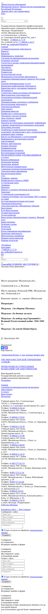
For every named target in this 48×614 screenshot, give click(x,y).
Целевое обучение (9, 146)
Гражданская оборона (10, 107)
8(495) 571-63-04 (17, 482)
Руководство (6, 72)
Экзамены (5, 185)
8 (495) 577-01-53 (17, 463)
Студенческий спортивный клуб (15, 194)
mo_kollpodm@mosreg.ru (17, 44)
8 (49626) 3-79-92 (17, 417)
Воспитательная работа (11, 173)
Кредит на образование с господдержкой (19, 137)
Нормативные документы (12, 150)
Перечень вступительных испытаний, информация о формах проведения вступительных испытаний (23, 124)
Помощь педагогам (9, 240)
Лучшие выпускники (10, 213)
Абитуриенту (7, 109)
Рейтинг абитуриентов (11, 143)
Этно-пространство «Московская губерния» (20, 206)
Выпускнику (6, 208)
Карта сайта (6, 507)
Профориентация (8, 148)
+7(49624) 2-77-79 (17, 40)
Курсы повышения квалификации (16, 231)
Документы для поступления (13, 116)
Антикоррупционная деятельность (16, 49)
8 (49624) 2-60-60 (17, 445)
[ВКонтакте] (2, 347)
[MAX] (6, 347)
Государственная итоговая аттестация (17, 201)
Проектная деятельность (11, 233)
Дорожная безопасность (11, 203)
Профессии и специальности (13, 113)
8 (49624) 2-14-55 (17, 454)
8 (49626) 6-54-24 (17, 408)
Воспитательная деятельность (14, 104)
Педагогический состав (11, 74)
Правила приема (8, 120)
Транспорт (5, 192)
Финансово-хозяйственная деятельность (18, 86)
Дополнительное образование (14, 171)
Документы (6, 67)
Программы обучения (10, 127)
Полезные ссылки (9, 224)
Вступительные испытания (13, 153)
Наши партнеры (8, 222)
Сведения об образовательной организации (20, 58)
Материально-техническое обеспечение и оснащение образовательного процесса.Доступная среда (23, 79)
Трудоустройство (8, 215)
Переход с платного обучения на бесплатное (20, 190)
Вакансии (5, 54)
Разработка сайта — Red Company (16, 509)
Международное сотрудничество (15, 95)
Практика (5, 187)
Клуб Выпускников (9, 210)
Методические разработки (12, 236)
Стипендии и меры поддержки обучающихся (20, 93)
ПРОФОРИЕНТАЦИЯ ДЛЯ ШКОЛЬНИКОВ (21, 155)
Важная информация (10, 160)
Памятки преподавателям (12, 238)
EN (2, 254)
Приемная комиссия (10, 111)
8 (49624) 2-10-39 (17, 426)
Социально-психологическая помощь (17, 169)
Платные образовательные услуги (16, 84)
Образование (6, 70)
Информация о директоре (12, 56)
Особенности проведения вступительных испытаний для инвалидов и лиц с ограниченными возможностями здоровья (23, 132)
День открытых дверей (11, 118)
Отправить (6, 535)
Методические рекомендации (14, 167)
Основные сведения (10, 60)
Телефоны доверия (9, 178)
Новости (5, 51)
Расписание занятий (10, 164)
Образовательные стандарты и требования (19, 102)
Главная (4, 47)
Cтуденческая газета (10, 183)
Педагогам (5, 227)
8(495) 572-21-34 (17, 473)
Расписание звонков (10, 162)
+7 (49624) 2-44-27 (26, 42)
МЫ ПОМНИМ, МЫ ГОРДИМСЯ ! (23, 264)
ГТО (3, 176)
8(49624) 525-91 (16, 491)
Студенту (5, 157)
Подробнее (6, 380)
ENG (3, 14)
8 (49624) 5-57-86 (17, 436)
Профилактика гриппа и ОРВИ (15, 180)
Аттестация (6, 229)
